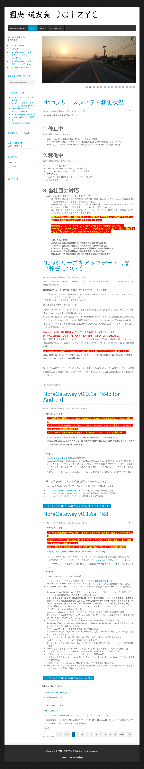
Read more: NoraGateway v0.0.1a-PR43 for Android (78, 506)
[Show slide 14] (134, 87)
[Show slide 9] (116, 87)
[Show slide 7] (108, 87)
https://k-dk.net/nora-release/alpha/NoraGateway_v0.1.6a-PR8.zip (76, 551)
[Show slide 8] (112, 87)
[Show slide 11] (123, 87)
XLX (47, 728)
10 (115, 734)
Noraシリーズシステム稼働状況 (83, 102)
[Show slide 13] (130, 87)
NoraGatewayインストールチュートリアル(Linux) (23, 62)
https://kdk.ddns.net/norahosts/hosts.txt (69, 490)
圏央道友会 (63, 14)
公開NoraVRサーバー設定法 (55, 692)
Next (122, 734)
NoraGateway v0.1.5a (52, 697)
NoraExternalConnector (22, 67)
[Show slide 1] (87, 87)
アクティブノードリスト (54, 309)
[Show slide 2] (90, 87)
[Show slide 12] (127, 87)
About (42, 28)
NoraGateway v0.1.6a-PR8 (58, 458)
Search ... (12, 162)
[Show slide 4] (97, 87)
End (129, 734)
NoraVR (15, 49)
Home (32, 28)
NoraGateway (51, 710)
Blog (85, 111)
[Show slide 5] (101, 87)
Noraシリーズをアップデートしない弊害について (86, 265)
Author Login (56, 28)
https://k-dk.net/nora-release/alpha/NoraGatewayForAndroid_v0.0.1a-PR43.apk (82, 437)
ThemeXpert (78, 757)
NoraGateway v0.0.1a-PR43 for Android (81, 396)
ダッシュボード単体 (104, 560)
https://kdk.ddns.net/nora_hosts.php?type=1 (70, 493)
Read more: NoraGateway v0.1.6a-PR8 (69, 678)
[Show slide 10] (119, 87)
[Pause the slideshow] (127, 59)
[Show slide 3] (94, 87)
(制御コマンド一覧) (104, 581)
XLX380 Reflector (18, 28)
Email (132, 110)
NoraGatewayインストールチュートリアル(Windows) (23, 55)
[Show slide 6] (105, 87)
